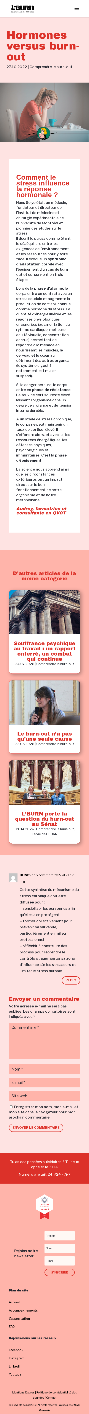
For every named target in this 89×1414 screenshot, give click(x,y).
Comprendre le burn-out (51, 67)
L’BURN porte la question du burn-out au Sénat (44, 819)
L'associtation (19, 1318)
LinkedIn (15, 1366)
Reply (70, 980)
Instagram (16, 1358)
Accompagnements (23, 1310)
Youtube (15, 1374)
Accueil (14, 1302)
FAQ (12, 1326)
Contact (51, 1397)
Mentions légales (23, 1392)
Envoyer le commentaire (36, 1128)
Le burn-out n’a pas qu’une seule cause (44, 736)
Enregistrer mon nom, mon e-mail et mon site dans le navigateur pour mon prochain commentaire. (43, 1112)
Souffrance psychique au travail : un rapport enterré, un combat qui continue (45, 651)
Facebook (16, 1350)
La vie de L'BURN (44, 834)
